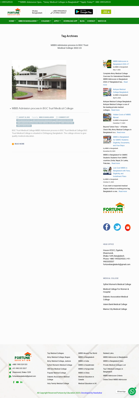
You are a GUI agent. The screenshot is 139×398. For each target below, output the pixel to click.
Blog (82, 20)
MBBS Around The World (87, 353)
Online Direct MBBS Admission (115, 380)
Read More (19, 143)
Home (11, 20)
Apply (56, 20)
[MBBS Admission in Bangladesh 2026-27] (107, 64)
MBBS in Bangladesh (27, 20)
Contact (91, 20)
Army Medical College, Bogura (58, 357)
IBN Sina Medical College (57, 369)
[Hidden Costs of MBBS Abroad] (107, 117)
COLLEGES (45, 20)
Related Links (108, 353)
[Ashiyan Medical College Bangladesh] (107, 92)
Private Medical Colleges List (114, 365)
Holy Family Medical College (58, 383)
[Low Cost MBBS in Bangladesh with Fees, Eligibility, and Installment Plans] (107, 171)
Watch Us (102, 20)
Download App (70, 20)
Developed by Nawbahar (91, 393)
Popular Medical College (56, 373)
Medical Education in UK (87, 383)
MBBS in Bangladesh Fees (113, 361)
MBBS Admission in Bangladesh (115, 357)
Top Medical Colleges (55, 353)
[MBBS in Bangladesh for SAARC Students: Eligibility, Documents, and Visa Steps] (107, 140)
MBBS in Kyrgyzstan (86, 369)
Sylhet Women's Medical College (59, 365)
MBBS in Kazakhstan (86, 365)
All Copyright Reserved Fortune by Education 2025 (58, 393)
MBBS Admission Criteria (112, 376)
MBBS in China (83, 373)
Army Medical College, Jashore (59, 361)
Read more (115, 110)
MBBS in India (83, 361)
